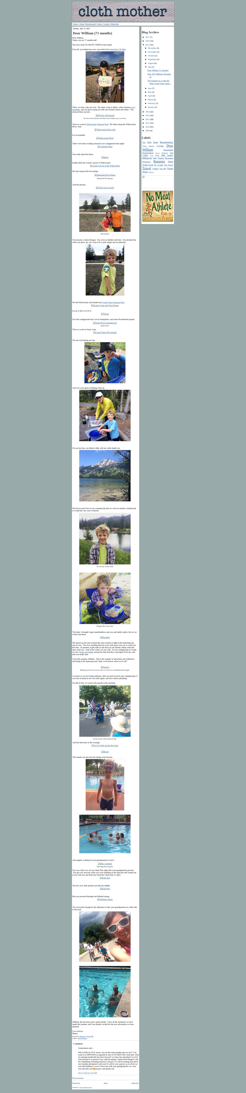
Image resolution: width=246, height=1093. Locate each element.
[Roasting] (105, 637)
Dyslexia (165, 153)
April (150, 96)
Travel (146, 168)
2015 (147, 45)
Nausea (161, 158)
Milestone (147, 158)
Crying (160, 146)
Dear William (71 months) (157, 70)
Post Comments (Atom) (86, 1087)
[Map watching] (105, 864)
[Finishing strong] (105, 899)
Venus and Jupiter (86, 652)
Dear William (82, 1038)
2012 (147, 119)
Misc (155, 158)
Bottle (155, 142)
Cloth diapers (148, 146)
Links (99, 24)
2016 (147, 41)
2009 (147, 131)
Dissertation (168, 150)
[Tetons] (104, 314)
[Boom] (105, 752)
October (151, 56)
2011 (147, 123)
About (81, 24)
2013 (147, 115)
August (151, 63)
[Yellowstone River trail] (105, 130)
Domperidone (147, 153)
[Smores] (105, 667)
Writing (151, 172)
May (150, 92)
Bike (144, 142)
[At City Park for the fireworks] (105, 746)
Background (91, 24)
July (150, 67)
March (151, 100)
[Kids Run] (105, 878)
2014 (147, 112)
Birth (149, 142)
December (152, 48)
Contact (106, 24)
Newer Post (76, 1083)
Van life (162, 169)
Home (75, 24)
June (150, 88)
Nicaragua (169, 158)
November (152, 52)
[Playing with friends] (105, 115)
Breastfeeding (166, 142)
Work (145, 172)
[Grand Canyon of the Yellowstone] (105, 166)
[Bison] (105, 157)
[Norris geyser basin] (105, 188)
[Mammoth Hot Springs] (105, 175)
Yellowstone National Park (97, 124)
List (151, 155)
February (152, 103)
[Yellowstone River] (105, 138)
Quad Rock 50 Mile (117, 49)
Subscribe (115, 24)
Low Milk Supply (164, 155)
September (152, 59)
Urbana (155, 169)
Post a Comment (78, 1078)
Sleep (170, 161)
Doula (157, 153)
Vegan (170, 168)
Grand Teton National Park (113, 302)
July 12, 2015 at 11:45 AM (87, 1073)
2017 (147, 37)
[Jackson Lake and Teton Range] (104, 305)
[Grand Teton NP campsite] (105, 332)
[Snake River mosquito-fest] (105, 323)
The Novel (168, 165)
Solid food (147, 165)
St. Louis (158, 165)
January (151, 107)
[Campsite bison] (105, 147)
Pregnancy (146, 162)
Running (159, 161)
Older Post (135, 1083)
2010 (147, 127)
